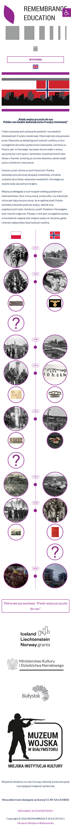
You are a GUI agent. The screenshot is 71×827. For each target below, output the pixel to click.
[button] (66, 12)
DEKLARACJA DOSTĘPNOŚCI (35, 810)
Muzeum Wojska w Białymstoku (35, 823)
